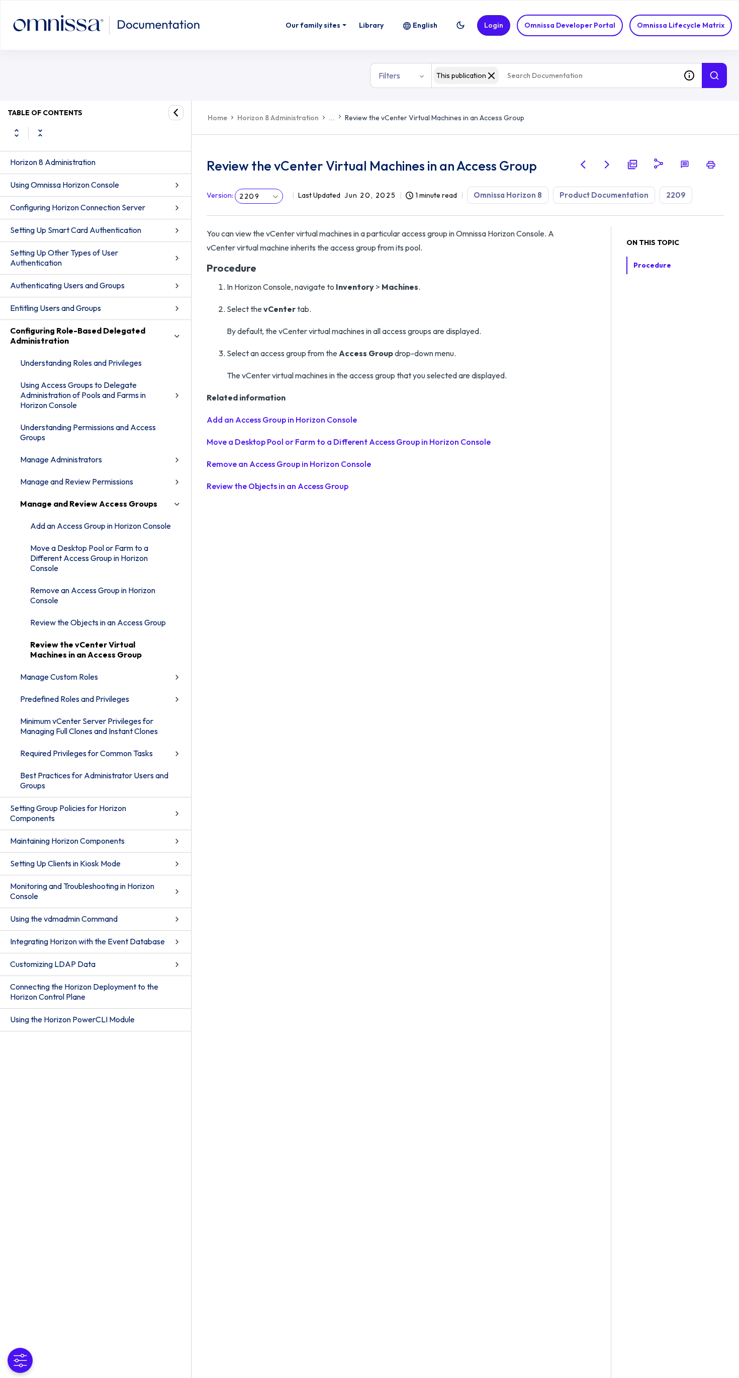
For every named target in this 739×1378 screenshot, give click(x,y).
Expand (17, 133)
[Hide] (175, 112)
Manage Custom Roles (59, 677)
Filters (389, 75)
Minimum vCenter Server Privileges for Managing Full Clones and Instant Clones (89, 726)
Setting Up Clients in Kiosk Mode (65, 863)
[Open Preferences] (20, 1360)
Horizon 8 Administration (53, 162)
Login (493, 25)
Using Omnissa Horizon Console (64, 185)
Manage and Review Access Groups (88, 504)
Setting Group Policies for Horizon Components (68, 813)
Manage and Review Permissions (76, 481)
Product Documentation (604, 195)
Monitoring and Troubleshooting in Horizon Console (82, 891)
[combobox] (554, 75)
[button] (460, 25)
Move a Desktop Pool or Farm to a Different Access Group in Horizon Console (89, 558)
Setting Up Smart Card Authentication (75, 230)
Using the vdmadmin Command (64, 919)
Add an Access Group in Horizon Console (100, 526)
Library (371, 25)
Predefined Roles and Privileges (74, 699)
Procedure (652, 265)
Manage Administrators (61, 459)
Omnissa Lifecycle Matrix (680, 25)
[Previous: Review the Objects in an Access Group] (583, 164)
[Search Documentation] (714, 75)
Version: (220, 195)
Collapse (40, 133)
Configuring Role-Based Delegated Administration (77, 336)
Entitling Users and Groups (55, 308)
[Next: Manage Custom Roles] (607, 164)
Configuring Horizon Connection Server (77, 207)
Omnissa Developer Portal (569, 25)
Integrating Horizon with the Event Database (87, 941)
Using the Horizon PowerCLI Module (72, 1019)
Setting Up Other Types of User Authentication (64, 258)
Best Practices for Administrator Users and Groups (94, 780)
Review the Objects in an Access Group (98, 622)
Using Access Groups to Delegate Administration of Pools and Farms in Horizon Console (83, 395)
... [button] (332, 117)
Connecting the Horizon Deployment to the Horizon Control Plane (84, 992)
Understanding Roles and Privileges (81, 363)
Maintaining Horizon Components (67, 841)
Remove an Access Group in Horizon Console (92, 595)
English (425, 25)
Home (217, 117)
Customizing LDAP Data (53, 964)
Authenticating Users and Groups (67, 285)
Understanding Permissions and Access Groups (88, 432)
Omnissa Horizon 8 (508, 195)
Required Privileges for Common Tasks (86, 753)
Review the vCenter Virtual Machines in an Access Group (86, 649)
